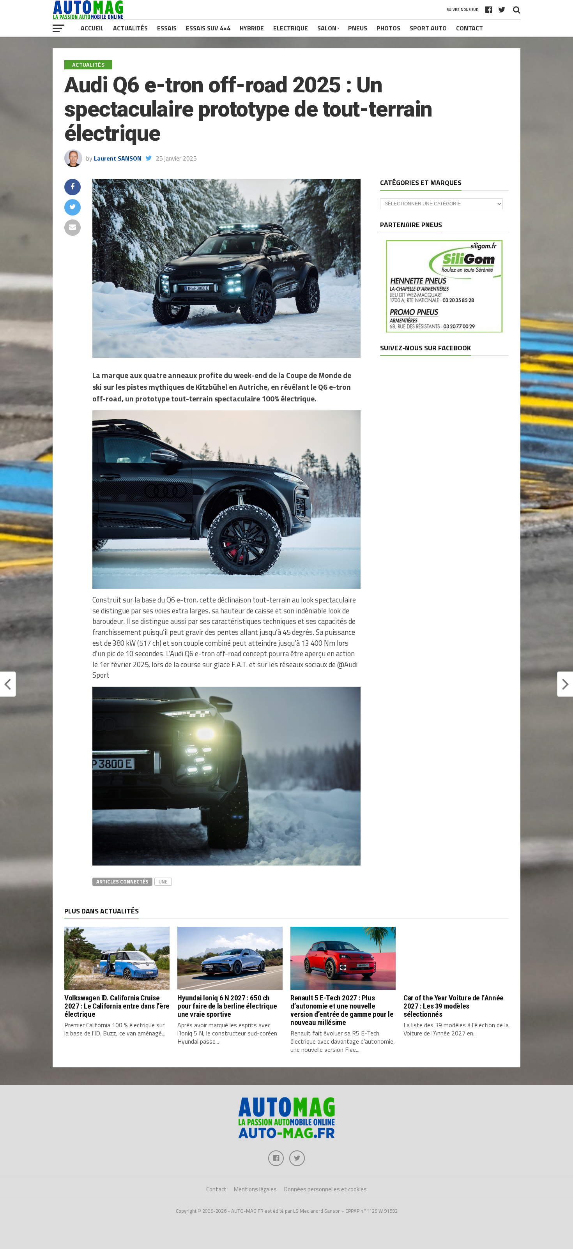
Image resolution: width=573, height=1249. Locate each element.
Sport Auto (428, 28)
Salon (326, 28)
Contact (469, 28)
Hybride (252, 28)
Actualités (130, 28)
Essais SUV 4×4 (208, 28)
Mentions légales (255, 1189)
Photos (388, 28)
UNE (163, 881)
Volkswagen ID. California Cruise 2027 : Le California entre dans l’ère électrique (117, 1006)
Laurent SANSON (117, 158)
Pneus (357, 28)
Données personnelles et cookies (325, 1189)
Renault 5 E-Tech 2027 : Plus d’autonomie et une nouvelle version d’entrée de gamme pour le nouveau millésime (341, 1010)
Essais (167, 28)
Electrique (290, 28)
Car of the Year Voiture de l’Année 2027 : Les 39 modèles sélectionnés (453, 1006)
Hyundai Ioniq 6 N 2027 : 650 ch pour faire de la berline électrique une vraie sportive (227, 1006)
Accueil (92, 28)
